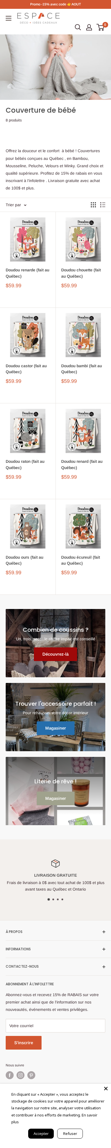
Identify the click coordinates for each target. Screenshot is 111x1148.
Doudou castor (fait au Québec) (26, 369)
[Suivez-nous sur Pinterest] (31, 1075)
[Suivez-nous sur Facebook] (10, 1075)
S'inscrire (23, 1042)
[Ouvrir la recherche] (78, 27)
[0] (100, 27)
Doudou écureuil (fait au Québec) (80, 560)
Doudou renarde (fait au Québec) (27, 273)
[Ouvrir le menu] (8, 18)
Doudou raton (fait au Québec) (25, 464)
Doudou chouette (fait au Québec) (81, 273)
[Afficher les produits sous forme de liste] (102, 204)
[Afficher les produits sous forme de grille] (93, 204)
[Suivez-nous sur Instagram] (20, 1075)
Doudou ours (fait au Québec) (24, 560)
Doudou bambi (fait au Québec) (81, 369)
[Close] (106, 1088)
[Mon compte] (89, 27)
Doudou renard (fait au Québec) (81, 464)
